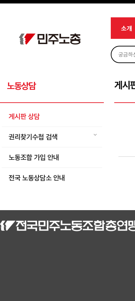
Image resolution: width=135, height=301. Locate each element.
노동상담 (21, 85)
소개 (126, 28)
